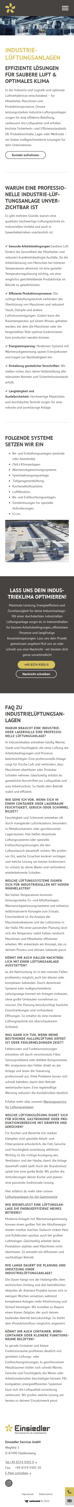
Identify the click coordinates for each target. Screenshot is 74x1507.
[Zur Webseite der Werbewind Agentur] (32, 1501)
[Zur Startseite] (10, 8)
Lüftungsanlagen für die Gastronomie (31, 1197)
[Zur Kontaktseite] (69, 1500)
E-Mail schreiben (16, 1473)
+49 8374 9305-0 (36, 665)
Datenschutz (45, 1494)
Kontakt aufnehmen (25, 155)
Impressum (28, 1494)
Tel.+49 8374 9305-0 (19, 1462)
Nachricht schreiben (36, 674)
